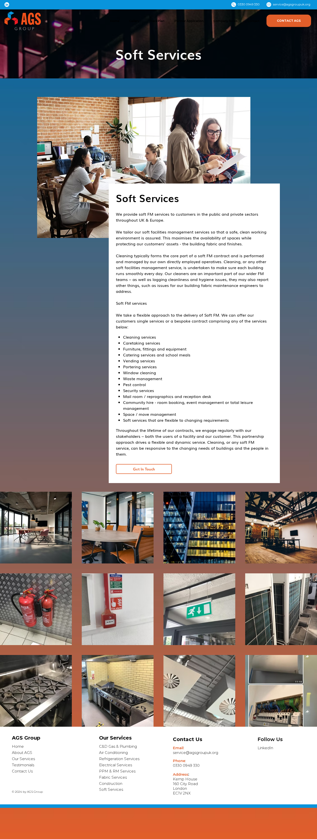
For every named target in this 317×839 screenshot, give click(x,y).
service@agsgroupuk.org (291, 4)
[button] (134, 21)
